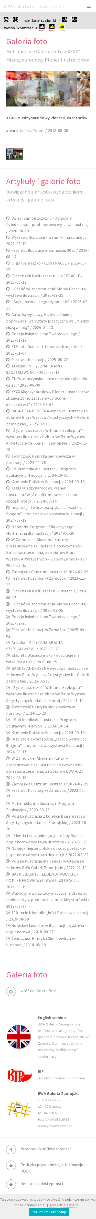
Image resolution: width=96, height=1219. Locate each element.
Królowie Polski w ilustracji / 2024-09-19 (47, 481)
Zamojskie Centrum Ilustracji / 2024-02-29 (49, 571)
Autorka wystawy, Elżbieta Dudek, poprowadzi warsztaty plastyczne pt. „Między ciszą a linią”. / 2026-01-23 (47, 321)
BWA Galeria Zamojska (34, 6)
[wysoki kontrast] (42, 28)
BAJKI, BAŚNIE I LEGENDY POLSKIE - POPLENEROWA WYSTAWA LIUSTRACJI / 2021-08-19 (42, 880)
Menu (89, 6)
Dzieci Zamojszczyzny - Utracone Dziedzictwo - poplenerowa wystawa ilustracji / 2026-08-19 (48, 224)
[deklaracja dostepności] (6, 20)
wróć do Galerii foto (38, 990)
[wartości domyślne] (15, 20)
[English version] (19, 1037)
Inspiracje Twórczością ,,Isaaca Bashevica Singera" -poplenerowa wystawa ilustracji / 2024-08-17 (46, 745)
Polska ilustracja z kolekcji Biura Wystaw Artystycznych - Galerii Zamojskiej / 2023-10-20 (47, 822)
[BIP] (19, 1075)
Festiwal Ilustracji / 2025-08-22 (39, 359)
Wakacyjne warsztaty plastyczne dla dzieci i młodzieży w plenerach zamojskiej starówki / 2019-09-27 (47, 900)
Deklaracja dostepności (41, 1183)
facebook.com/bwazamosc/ (45, 1148)
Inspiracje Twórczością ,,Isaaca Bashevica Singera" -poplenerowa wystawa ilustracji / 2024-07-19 (46, 514)
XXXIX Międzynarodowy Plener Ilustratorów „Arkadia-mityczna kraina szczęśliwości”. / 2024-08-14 (41, 494)
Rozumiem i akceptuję (49, 1212)
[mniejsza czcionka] (64, 20)
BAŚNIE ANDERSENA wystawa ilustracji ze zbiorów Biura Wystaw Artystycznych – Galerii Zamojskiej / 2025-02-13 (47, 417)
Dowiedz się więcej (64, 1205)
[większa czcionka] (74, 20)
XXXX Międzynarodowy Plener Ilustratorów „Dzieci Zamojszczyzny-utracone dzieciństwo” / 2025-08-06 (47, 398)
